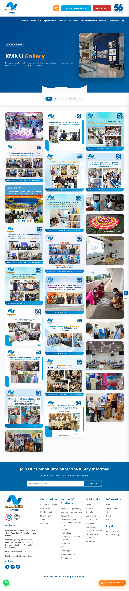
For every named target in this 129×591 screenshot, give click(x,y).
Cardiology (65, 543)
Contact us (90, 541)
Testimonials (111, 508)
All (49, 99)
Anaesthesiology (68, 554)
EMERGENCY (101, 8)
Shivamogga (45, 516)
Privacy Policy (112, 531)
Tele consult (91, 527)
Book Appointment (113, 582)
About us (90, 508)
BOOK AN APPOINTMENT (76, 8)
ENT (62, 547)
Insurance (90, 523)
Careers (109, 519)
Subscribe (92, 483)
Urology (64, 529)
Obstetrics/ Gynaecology (71, 508)
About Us (35, 20)
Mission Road (46, 512)
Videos (109, 512)
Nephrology (66, 533)
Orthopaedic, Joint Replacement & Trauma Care (71, 522)
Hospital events (75, 99)
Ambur (43, 519)
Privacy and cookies (94, 530)
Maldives (44, 523)
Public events (60, 99)
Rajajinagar (45, 508)
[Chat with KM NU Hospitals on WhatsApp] (6, 582)
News (108, 516)
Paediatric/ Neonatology (71, 512)
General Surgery (68, 516)
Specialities (49, 20)
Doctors (62, 20)
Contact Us (114, 20)
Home (25, 20)
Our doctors (91, 516)
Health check (91, 519)
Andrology (65, 550)
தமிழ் (125, 298)
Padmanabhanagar (48, 505)
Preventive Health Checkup (93, 20)
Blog (108, 505)
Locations (73, 20)
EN (126, 293)
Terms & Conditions (114, 535)
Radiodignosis (67, 558)
